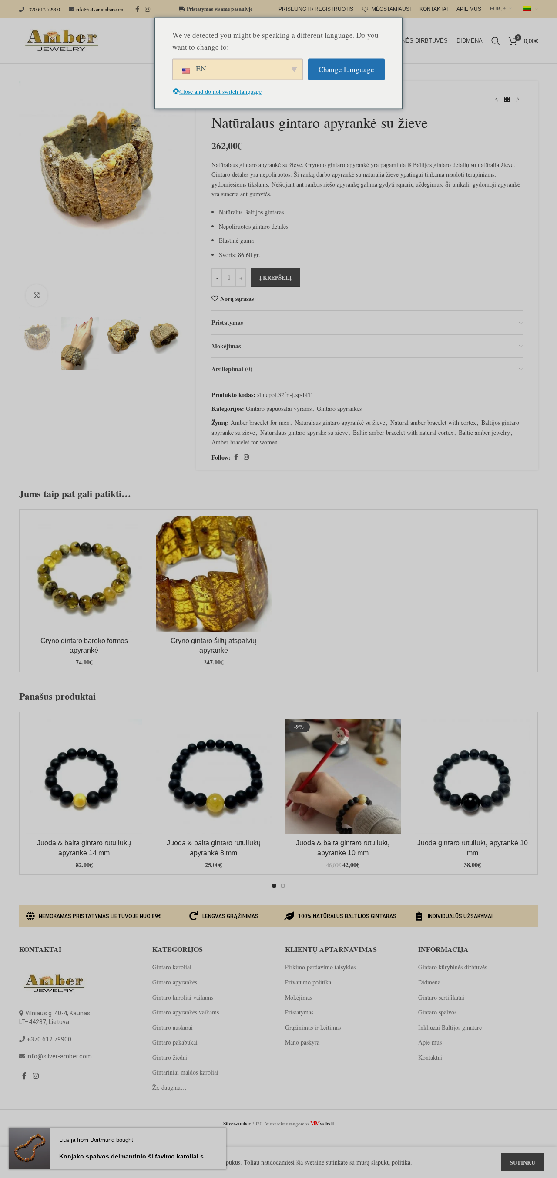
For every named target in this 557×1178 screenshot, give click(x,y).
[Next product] (517, 99)
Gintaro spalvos (437, 1012)
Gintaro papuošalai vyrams (279, 408)
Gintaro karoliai (171, 967)
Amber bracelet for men (260, 422)
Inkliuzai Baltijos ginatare (450, 1027)
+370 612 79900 (43, 9)
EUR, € (498, 8)
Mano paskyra (302, 1042)
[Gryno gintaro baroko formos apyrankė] (84, 574)
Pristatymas (299, 1012)
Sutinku (522, 1162)
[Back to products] (507, 99)
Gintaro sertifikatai (441, 997)
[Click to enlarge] (36, 295)
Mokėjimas (298, 997)
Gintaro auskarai (172, 1027)
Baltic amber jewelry (484, 432)
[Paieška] (495, 41)
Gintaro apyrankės (339, 408)
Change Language (346, 69)
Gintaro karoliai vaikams (182, 997)
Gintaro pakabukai (175, 1042)
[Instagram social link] (147, 9)
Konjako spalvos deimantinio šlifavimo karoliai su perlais (135, 1156)
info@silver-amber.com (99, 9)
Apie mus (430, 1042)
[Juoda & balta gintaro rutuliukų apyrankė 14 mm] (84, 777)
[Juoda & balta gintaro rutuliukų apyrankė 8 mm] (214, 777)
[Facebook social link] (137, 9)
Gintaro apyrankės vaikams (185, 1012)
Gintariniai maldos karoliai (185, 1072)
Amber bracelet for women (244, 442)
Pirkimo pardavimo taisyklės (320, 967)
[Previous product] (496, 99)
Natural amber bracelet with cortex (433, 422)
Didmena (429, 982)
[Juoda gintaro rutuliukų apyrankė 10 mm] (473, 777)
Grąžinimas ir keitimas (313, 1027)
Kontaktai (430, 1057)
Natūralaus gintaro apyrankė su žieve (340, 422)
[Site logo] (60, 40)
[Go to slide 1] (274, 886)
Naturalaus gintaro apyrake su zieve (304, 432)
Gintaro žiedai (169, 1057)
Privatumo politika (308, 982)
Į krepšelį (275, 277)
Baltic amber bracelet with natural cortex (403, 432)
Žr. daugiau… (169, 1087)
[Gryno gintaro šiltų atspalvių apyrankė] (214, 574)
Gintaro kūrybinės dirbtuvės (452, 967)
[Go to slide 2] (283, 886)
